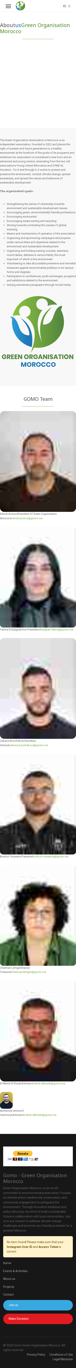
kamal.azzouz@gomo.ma (27, 518)
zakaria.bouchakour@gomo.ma (28, 745)
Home (7, 1263)
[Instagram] (69, 6)
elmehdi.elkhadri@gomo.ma (48, 1083)
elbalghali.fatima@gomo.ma (56, 629)
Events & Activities (15, 1271)
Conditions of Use (61, 1354)
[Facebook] (64, 6)
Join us (13, 1305)
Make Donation (19, 1318)
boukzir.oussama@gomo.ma (50, 856)
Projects (8, 1286)
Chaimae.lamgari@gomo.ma (28, 972)
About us (9, 1278)
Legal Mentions (63, 1359)
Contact (8, 1294)
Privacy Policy (36, 1354)
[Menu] (8, 6)
